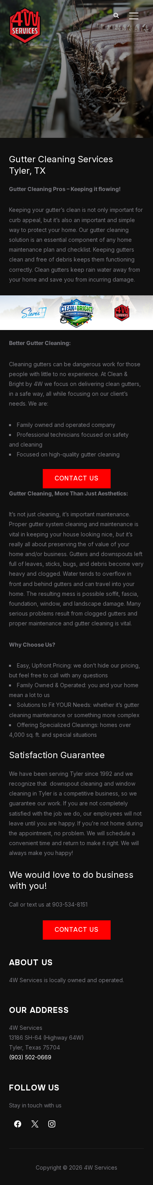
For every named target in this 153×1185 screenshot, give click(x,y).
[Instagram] (52, 1124)
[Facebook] (17, 1124)
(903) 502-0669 (30, 1057)
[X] (35, 1124)
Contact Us (77, 478)
